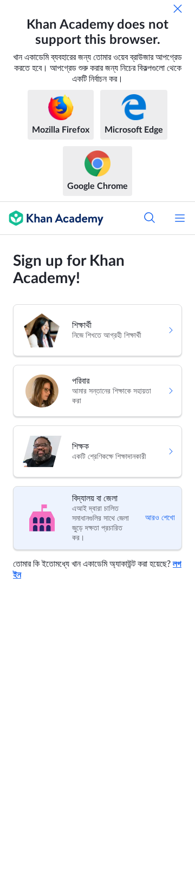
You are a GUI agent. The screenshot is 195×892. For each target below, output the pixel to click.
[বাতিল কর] (177, 8)
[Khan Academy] (51, 218)
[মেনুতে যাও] (179, 218)
